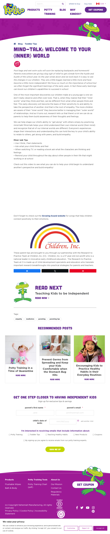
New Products (81, 435)
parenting (41, 319)
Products (33, 9)
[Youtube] (87, 507)
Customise (71, 528)
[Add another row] (78, 420)
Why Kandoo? (75, 11)
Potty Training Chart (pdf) (37, 485)
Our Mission (56, 484)
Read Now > (42, 297)
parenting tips (55, 319)
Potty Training (49, 11)
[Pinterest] (93, 511)
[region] (55, 526)
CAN (102, 4)
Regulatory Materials (56, 493)
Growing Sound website (53, 216)
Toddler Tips (31, 44)
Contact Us (56, 488)
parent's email (75, 408)
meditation (30, 319)
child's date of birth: (40, 422)
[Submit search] (62, 4)
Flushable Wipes (13, 484)
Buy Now (88, 4)
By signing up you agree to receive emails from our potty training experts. (56, 440)
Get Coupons (96, 9)
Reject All (85, 528)
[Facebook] (77, 507)
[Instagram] (93, 507)
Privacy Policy (12, 511)
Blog (63, 9)
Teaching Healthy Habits (58, 435)
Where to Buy (74, 4)
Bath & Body (11, 488)
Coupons (98, 435)
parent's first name (35, 408)
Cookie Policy (26, 511)
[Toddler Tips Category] (17, 64)
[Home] (15, 44)
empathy (18, 319)
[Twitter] (81, 507)
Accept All (100, 528)
